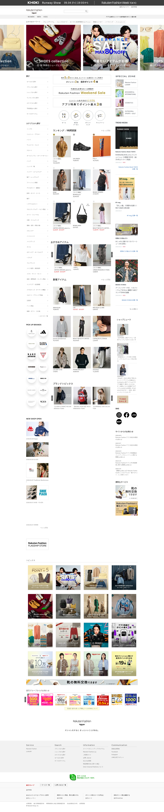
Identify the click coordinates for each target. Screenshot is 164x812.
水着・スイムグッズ (33, 220)
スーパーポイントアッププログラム (94, 747)
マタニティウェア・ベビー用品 (36, 209)
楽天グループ (124, 7)
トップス (29, 129)
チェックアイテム (49, 22)
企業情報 (29, 802)
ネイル (29, 247)
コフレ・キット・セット (34, 274)
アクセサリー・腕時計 (33, 188)
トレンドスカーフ (62, 22)
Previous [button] (26, 47)
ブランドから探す (32, 87)
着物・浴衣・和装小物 (33, 225)
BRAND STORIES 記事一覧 (130, 300)
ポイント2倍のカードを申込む (94, 793)
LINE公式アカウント (118, 755)
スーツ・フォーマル (33, 215)
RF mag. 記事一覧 (132, 216)
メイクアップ (31, 241)
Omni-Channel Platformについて (93, 765)
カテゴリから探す (32, 103)
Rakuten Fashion (43, 11)
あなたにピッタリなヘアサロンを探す (37, 793)
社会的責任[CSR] (72, 802)
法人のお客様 (87, 759)
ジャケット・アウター (33, 134)
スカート (29, 150)
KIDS (46, 17)
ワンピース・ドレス (33, 145)
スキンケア (30, 231)
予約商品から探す (32, 108)
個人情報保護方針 (39, 802)
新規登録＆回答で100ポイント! (108, 7)
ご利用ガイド (87, 753)
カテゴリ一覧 (44, 316)
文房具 (29, 300)
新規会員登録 (116, 747)
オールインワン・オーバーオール (37, 156)
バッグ (29, 161)
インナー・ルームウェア (34, 172)
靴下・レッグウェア (33, 177)
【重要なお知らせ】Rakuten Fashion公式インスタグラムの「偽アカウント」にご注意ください (126, 472)
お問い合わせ (87, 756)
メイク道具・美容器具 (33, 268)
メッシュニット (120, 22)
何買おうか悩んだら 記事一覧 (129, 251)
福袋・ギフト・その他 (33, 311)
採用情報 (82, 802)
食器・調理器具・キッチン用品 (36, 279)
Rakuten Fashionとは (89, 750)
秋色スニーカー (98, 22)
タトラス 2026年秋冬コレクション (80, 22)
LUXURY (29, 750)
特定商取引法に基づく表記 (91, 762)
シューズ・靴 (31, 166)
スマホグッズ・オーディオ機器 (36, 290)
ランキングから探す (33, 98)
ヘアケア (29, 257)
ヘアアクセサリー (32, 204)
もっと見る (44, 526)
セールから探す (31, 81)
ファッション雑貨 (32, 182)
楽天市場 (134, 7)
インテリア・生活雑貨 (33, 284)
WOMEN (31, 17)
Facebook (115, 750)
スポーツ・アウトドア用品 (35, 295)
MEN (39, 17)
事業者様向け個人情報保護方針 (55, 802)
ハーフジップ (109, 22)
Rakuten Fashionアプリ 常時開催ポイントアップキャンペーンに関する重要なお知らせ (126, 455)
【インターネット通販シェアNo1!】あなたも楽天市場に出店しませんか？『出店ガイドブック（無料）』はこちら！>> (76, 788)
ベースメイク (31, 236)
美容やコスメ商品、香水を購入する (67, 793)
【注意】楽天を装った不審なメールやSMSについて (82, 707)
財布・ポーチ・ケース (33, 193)
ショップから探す (32, 92)
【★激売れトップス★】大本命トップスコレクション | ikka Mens (127, 359)
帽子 (28, 198)
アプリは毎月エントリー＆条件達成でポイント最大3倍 (121, 17)
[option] (53, 47)
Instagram (115, 753)
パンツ (29, 139)
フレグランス (31, 263)
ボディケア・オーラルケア (35, 252)
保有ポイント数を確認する (122, 793)
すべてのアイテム (32, 114)
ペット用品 (30, 306)
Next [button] (138, 47)
